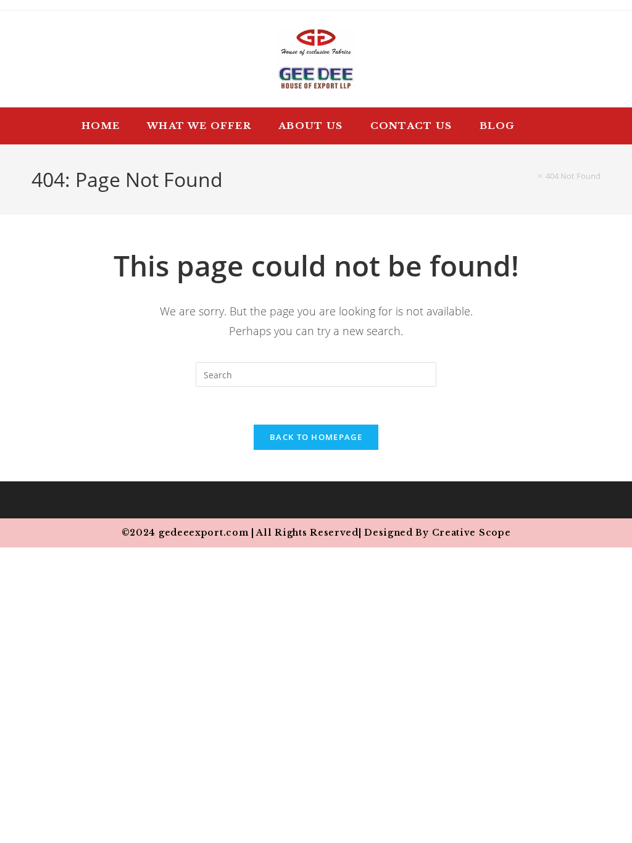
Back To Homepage (316, 436)
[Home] (531, 175)
